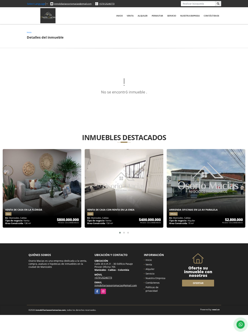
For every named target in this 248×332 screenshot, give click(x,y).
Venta (130, 15)
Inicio (119, 15)
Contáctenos (211, 15)
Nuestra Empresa (190, 15)
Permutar (157, 15)
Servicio (171, 15)
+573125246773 (106, 3)
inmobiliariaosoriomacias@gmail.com (73, 3)
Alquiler (143, 15)
